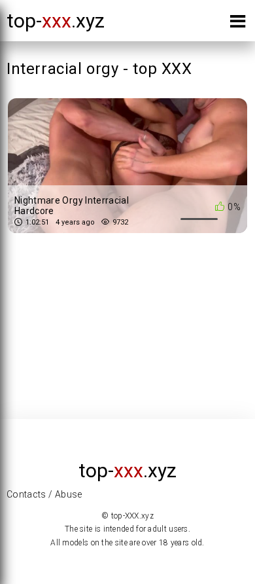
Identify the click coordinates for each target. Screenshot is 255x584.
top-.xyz (56, 20)
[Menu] (237, 24)
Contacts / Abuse (44, 494)
